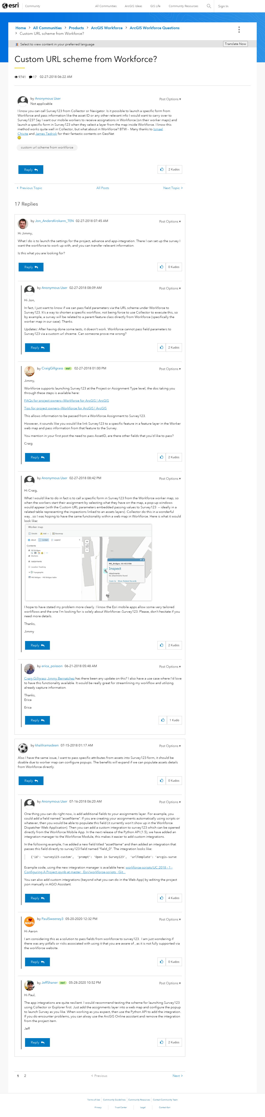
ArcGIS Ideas (133, 6)
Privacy (98, 1107)
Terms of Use (93, 1100)
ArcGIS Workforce (107, 28)
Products (76, 28)
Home (21, 28)
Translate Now (235, 44)
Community (32, 6)
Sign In (223, 6)
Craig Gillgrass (35, 678)
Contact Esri (164, 1107)
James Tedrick (46, 134)
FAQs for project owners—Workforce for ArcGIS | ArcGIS (66, 401)
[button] (170, 99)
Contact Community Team (165, 1100)
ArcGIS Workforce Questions (154, 28)
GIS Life (155, 6)
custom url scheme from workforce (47, 147)
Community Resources (183, 6)
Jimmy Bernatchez (61, 678)
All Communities (106, 6)
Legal (143, 1107)
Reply (28, 170)
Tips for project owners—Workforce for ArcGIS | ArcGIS (65, 408)
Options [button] (239, 29)
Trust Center (121, 1107)
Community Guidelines (114, 1100)
